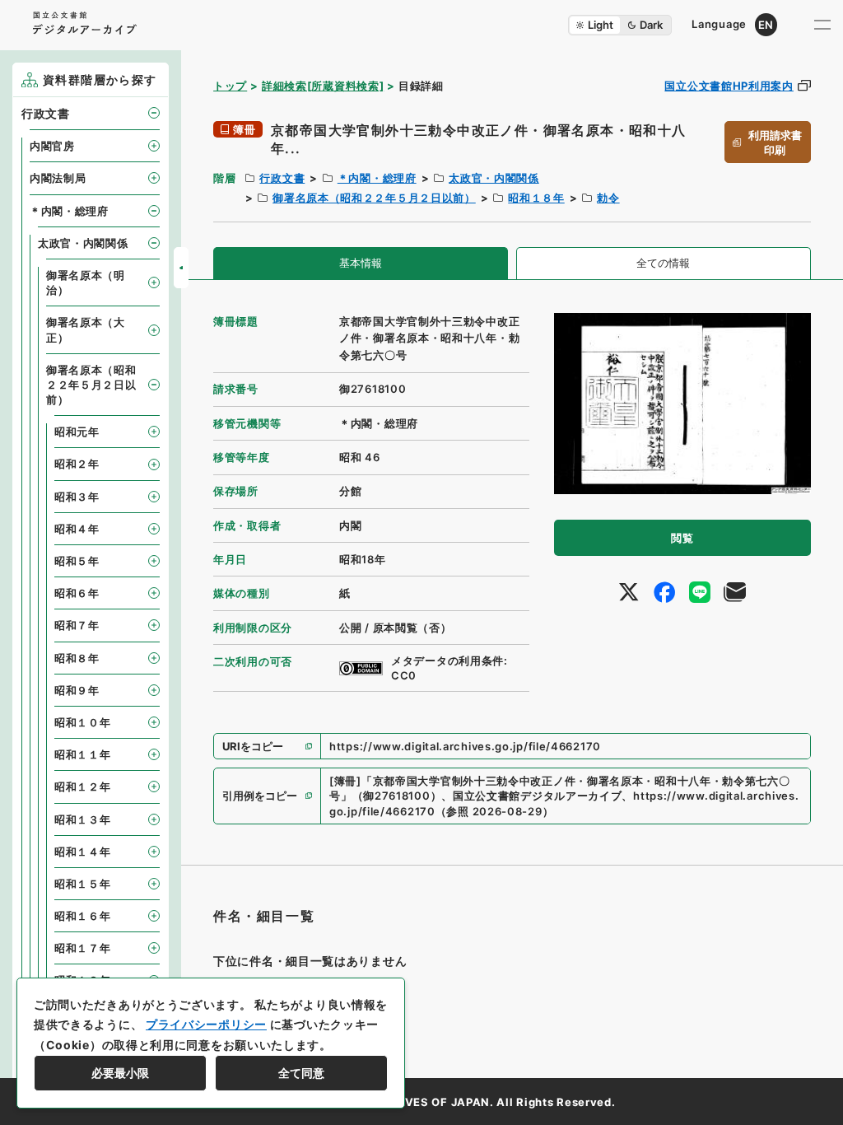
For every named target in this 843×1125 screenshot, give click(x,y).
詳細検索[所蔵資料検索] (323, 85)
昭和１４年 (82, 851)
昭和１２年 (82, 786)
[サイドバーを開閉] (181, 267)
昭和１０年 (82, 722)
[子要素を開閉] (154, 113)
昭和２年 (77, 463)
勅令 (608, 197)
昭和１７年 (82, 948)
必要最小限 (120, 1073)
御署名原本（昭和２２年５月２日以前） (374, 197)
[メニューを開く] (822, 24)
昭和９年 (77, 690)
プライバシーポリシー (206, 1024)
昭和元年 (77, 431)
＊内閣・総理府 (377, 177)
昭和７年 (77, 625)
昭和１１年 (82, 754)
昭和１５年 (82, 883)
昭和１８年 (536, 197)
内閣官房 (52, 145)
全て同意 (301, 1073)
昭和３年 (77, 496)
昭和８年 (77, 658)
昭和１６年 (82, 915)
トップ (230, 85)
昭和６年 (77, 593)
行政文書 (282, 177)
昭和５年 (77, 560)
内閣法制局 (58, 177)
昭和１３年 (82, 819)
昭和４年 (77, 528)
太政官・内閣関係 (494, 177)
